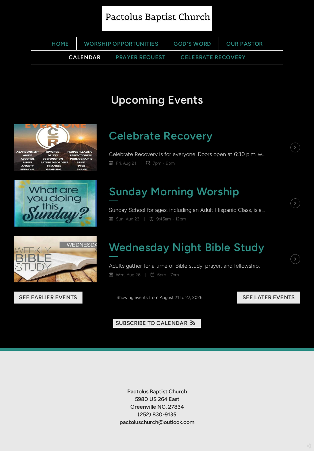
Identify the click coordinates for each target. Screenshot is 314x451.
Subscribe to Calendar (152, 323)
